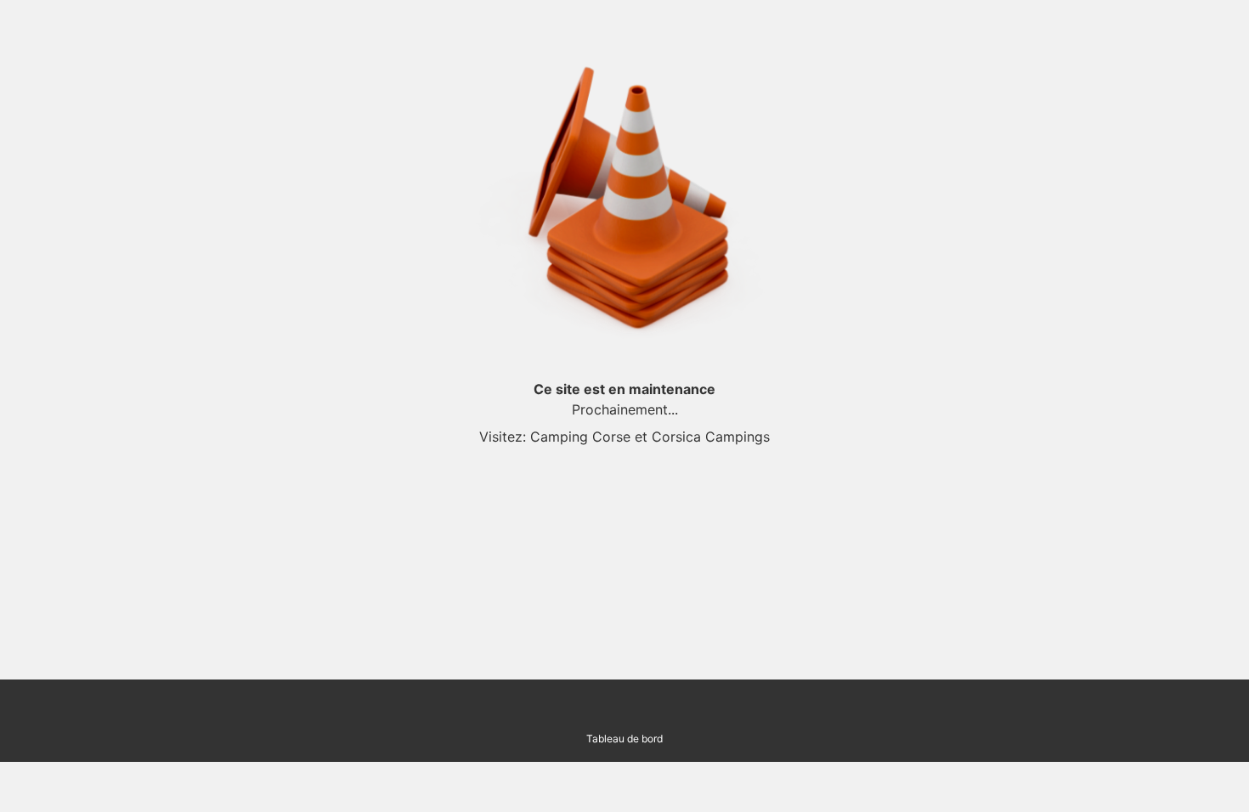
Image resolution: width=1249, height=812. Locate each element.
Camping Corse (580, 436)
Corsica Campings (711, 436)
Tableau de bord (624, 738)
